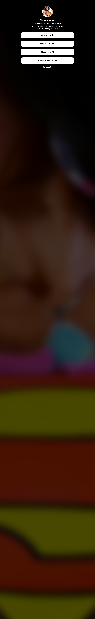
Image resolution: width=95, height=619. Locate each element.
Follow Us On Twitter (47, 60)
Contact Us (47, 67)
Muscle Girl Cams (47, 44)
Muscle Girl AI (47, 52)
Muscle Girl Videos (47, 35)
